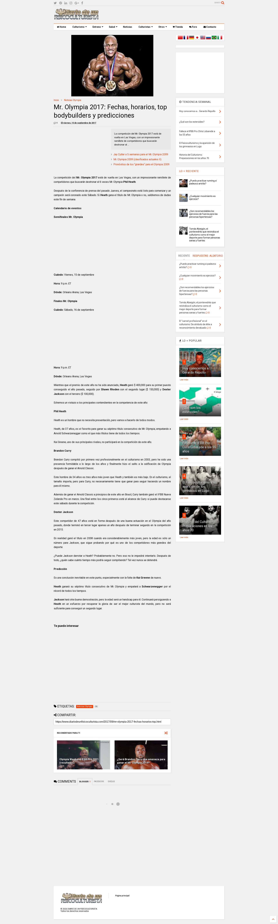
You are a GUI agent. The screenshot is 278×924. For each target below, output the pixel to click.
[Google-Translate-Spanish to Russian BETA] (208, 39)
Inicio (56, 100)
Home (62, 27)
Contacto (211, 27)
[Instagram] (71, 3)
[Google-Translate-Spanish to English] (202, 39)
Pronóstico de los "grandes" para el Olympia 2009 (141, 164)
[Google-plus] (77, 3)
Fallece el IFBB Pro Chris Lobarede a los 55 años (199, 447)
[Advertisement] (165, 14)
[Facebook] (82, 3)
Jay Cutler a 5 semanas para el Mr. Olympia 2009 (140, 154)
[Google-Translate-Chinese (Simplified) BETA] (180, 39)
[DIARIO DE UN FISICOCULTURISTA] (76, 18)
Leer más (184, 380)
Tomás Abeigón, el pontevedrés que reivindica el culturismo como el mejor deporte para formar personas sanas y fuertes (204, 235)
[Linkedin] (65, 3)
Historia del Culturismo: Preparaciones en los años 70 (199, 526)
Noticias (127, 27)
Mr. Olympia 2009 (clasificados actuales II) (137, 159)
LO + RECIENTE (189, 171)
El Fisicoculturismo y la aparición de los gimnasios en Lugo (198, 486)
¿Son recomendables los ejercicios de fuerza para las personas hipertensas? (203, 214)
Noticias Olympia (72, 100)
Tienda (179, 27)
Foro (194, 27)
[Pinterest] (60, 3)
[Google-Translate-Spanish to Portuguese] (214, 39)
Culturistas (144, 27)
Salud (112, 27)
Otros (161, 27)
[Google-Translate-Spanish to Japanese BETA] (197, 39)
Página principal (122, 896)
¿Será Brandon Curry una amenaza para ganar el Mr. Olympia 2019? (141, 761)
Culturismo (78, 27)
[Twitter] (55, 3)
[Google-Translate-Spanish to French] (186, 39)
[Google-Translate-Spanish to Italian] (219, 39)
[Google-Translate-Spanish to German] (191, 39)
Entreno (97, 27)
